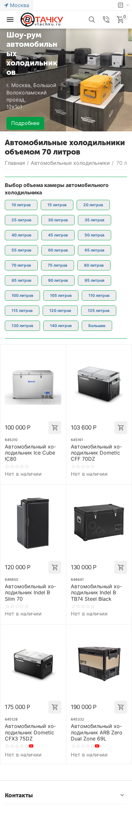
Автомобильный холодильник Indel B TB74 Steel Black (96, 592)
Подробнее (25, 123)
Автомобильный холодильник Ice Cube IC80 (30, 453)
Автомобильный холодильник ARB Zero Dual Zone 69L (96, 732)
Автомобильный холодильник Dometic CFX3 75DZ (30, 732)
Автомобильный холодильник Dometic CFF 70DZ (96, 453)
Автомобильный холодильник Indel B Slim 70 (30, 592)
